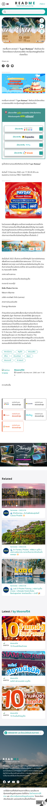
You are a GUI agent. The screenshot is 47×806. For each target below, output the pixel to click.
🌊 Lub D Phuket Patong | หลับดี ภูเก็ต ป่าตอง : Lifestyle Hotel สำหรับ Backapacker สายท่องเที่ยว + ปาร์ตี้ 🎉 (26, 591)
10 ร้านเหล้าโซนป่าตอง (18, 646)
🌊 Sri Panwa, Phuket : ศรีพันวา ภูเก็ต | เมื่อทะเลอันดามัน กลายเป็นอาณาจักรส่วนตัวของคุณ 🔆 (26, 552)
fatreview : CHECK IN (18, 510)
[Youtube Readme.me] (13, 782)
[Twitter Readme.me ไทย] (9, 782)
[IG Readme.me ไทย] (18, 781)
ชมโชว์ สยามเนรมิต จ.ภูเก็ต (20, 681)
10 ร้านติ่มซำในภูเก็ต (17, 716)
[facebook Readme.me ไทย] (4, 781)
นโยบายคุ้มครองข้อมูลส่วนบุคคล (22, 796)
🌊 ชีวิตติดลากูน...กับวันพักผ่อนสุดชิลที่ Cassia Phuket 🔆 (24, 514)
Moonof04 (14, 643)
